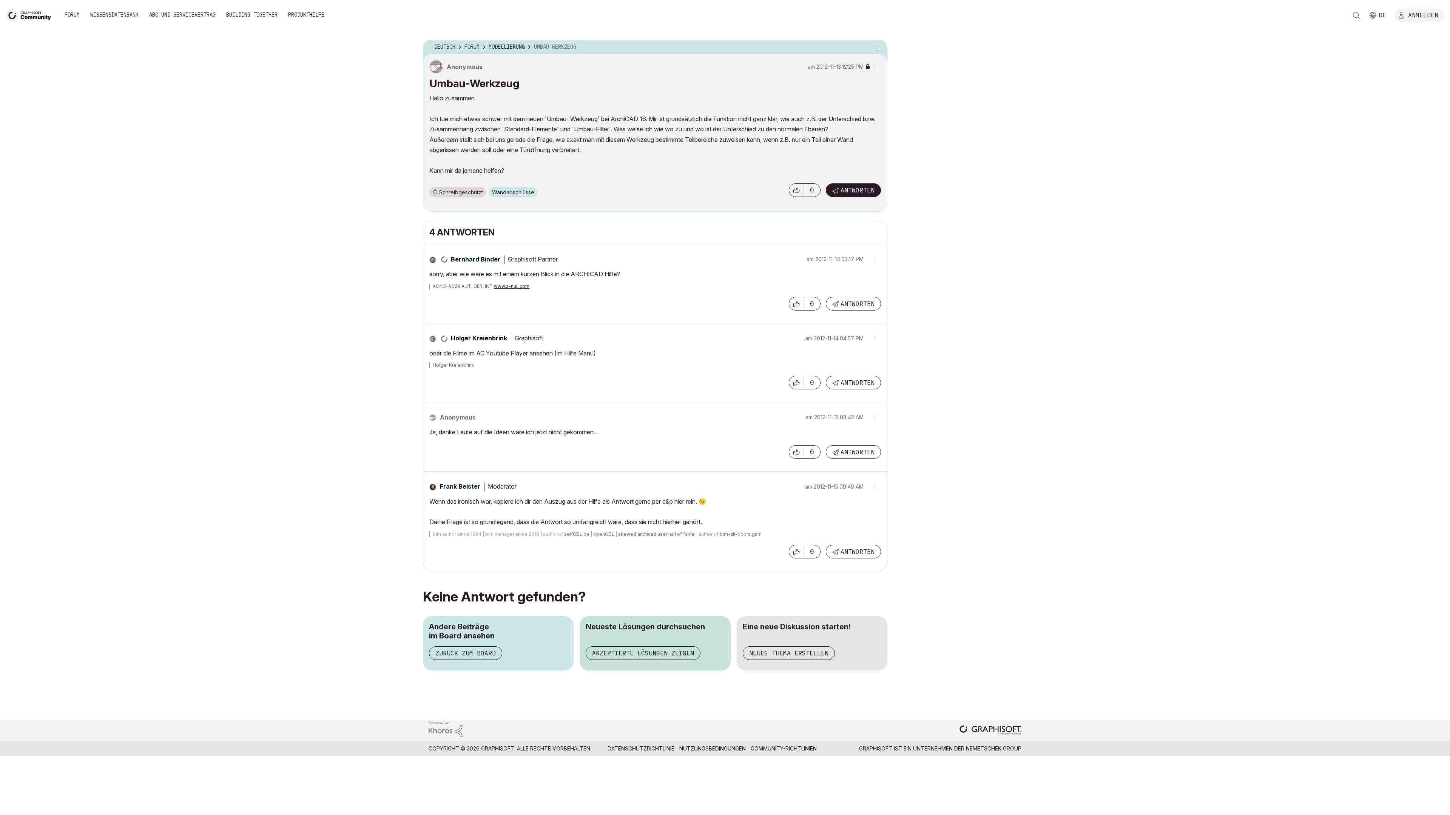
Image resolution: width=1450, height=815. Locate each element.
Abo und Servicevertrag (182, 14)
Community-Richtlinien (784, 748)
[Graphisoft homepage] (990, 730)
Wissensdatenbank (114, 14)
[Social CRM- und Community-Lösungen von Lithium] (446, 728)
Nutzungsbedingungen (712, 748)
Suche (1356, 15)
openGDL (603, 534)
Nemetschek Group (993, 748)
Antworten (858, 190)
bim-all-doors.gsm (741, 534)
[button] (796, 190)
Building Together (252, 14)
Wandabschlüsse (513, 192)
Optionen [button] (877, 47)
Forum (72, 14)
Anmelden (1423, 14)
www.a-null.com (511, 286)
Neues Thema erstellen (788, 653)
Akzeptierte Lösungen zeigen (643, 653)
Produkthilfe (306, 14)
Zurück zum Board (465, 653)
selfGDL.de (576, 534)
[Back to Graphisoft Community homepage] (31, 14)
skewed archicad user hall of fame (656, 534)
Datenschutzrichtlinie (641, 748)
